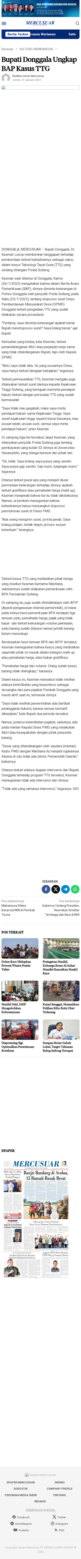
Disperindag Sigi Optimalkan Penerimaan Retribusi (18, 1047)
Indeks (60, 1482)
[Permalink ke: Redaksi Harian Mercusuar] (6, 77)
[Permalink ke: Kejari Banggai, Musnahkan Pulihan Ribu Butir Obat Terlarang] (61, 991)
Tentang (59, 1495)
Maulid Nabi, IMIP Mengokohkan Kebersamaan (14, 1008)
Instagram (62, 1523)
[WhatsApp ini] (75, 889)
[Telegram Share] (65, 889)
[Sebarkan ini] (46, 889)
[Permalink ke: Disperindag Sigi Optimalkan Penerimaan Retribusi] (20, 1029)
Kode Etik (20, 1488)
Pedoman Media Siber (21, 1495)
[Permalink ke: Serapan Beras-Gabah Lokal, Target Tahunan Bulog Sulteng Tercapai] (61, 1029)
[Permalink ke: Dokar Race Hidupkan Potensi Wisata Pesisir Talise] (20, 948)
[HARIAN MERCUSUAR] (40, 23)
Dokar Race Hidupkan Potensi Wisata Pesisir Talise (16, 965)
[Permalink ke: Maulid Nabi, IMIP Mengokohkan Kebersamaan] (20, 991)
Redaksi (40, 1501)
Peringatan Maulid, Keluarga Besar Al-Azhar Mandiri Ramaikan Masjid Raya (60, 967)
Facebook (23, 1517)
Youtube (23, 1530)
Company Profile (59, 1488)
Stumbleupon (23, 1523)
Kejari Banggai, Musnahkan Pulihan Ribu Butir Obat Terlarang (61, 1008)
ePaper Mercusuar (21, 1482)
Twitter (61, 1517)
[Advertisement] (40, 202)
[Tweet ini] (55, 889)
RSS (61, 1530)
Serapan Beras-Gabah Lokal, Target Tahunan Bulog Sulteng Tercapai (58, 1047)
